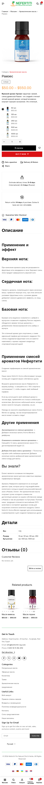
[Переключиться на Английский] (13, 771)
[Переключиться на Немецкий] (17, 771)
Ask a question (11, 162)
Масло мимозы (8, 614)
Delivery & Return (31, 162)
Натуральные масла (9, 668)
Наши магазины (8, 718)
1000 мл (14, 134)
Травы (4, 680)
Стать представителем (10, 714)
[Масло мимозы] (11, 599)
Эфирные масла (8, 672)
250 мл (14, 121)
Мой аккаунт (6, 695)
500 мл (14, 127)
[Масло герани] (32, 599)
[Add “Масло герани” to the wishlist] (35, 607)
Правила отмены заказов (11, 699)
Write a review (35, 568)
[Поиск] (37, 3)
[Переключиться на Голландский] (26, 771)
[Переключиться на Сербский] (31, 771)
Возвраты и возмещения (11, 703)
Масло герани (29, 614)
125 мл (14, 114)
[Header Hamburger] (3, 3)
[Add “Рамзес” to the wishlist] (39, 148)
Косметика (6, 676)
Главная (5, 11)
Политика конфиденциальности (14, 707)
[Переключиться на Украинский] (22, 771)
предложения (7, 687)
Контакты (5, 711)
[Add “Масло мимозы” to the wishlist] (14, 607)
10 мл (21, 536)
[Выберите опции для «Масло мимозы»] (9, 607)
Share (7, 166)
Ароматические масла (27, 11)
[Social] (4, 658)
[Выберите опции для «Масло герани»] (30, 607)
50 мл (13, 108)
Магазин (13, 11)
